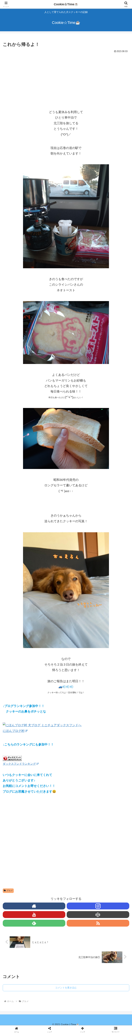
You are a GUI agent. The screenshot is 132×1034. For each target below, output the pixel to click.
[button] (122, 673)
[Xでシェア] (22, 924)
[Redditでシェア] (81, 934)
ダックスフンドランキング (19, 763)
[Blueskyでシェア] (81, 924)
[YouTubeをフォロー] (34, 914)
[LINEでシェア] (22, 943)
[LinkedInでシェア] (81, 943)
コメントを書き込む (66, 987)
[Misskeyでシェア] (110, 924)
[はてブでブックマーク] (110, 934)
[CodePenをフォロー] (98, 914)
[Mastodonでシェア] (51, 924)
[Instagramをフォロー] (98, 906)
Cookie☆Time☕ (66, 4)
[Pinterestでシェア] (51, 943)
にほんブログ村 (13, 731)
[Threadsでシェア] (51, 934)
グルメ (10, 890)
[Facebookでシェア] (22, 934)
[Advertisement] (66, 80)
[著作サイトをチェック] (34, 906)
